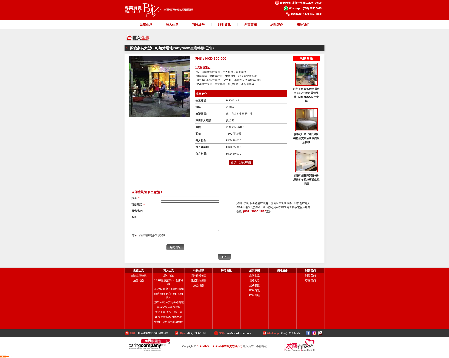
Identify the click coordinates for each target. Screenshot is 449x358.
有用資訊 (254, 290)
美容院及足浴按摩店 (168, 307)
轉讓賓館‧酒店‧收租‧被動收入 (168, 295)
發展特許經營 (198, 280)
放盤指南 (138, 280)
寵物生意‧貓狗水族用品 (168, 316)
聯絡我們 (310, 280)
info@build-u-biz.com (239, 333)
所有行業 (168, 275)
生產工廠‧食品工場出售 (168, 312)
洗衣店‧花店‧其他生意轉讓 (168, 302)
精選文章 (254, 280)
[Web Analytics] (7, 356)
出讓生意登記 (138, 275)
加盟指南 (198, 285)
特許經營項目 (198, 275)
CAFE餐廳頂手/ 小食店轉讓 (168, 282)
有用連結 (254, 295)
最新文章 (254, 275)
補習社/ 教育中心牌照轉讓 (168, 288)
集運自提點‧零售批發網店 (168, 321)
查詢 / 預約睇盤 (241, 162)
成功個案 (254, 285)
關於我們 (310, 275)
